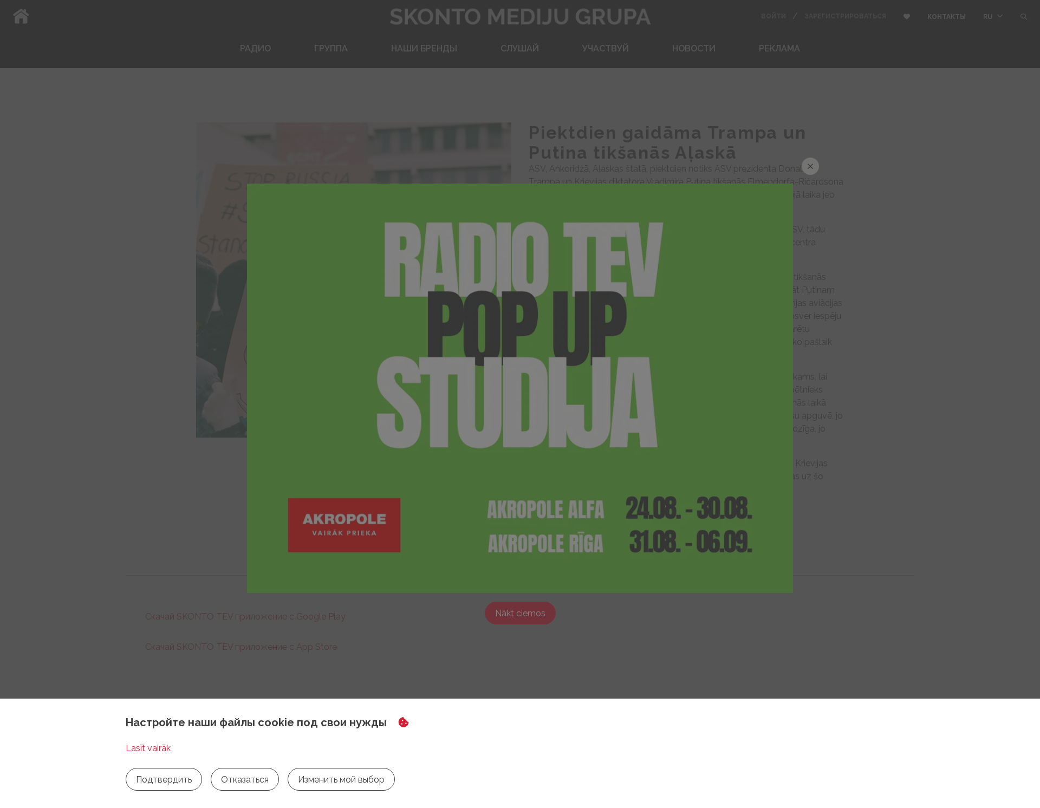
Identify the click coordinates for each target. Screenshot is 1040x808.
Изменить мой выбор (341, 779)
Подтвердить (164, 779)
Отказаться (245, 779)
